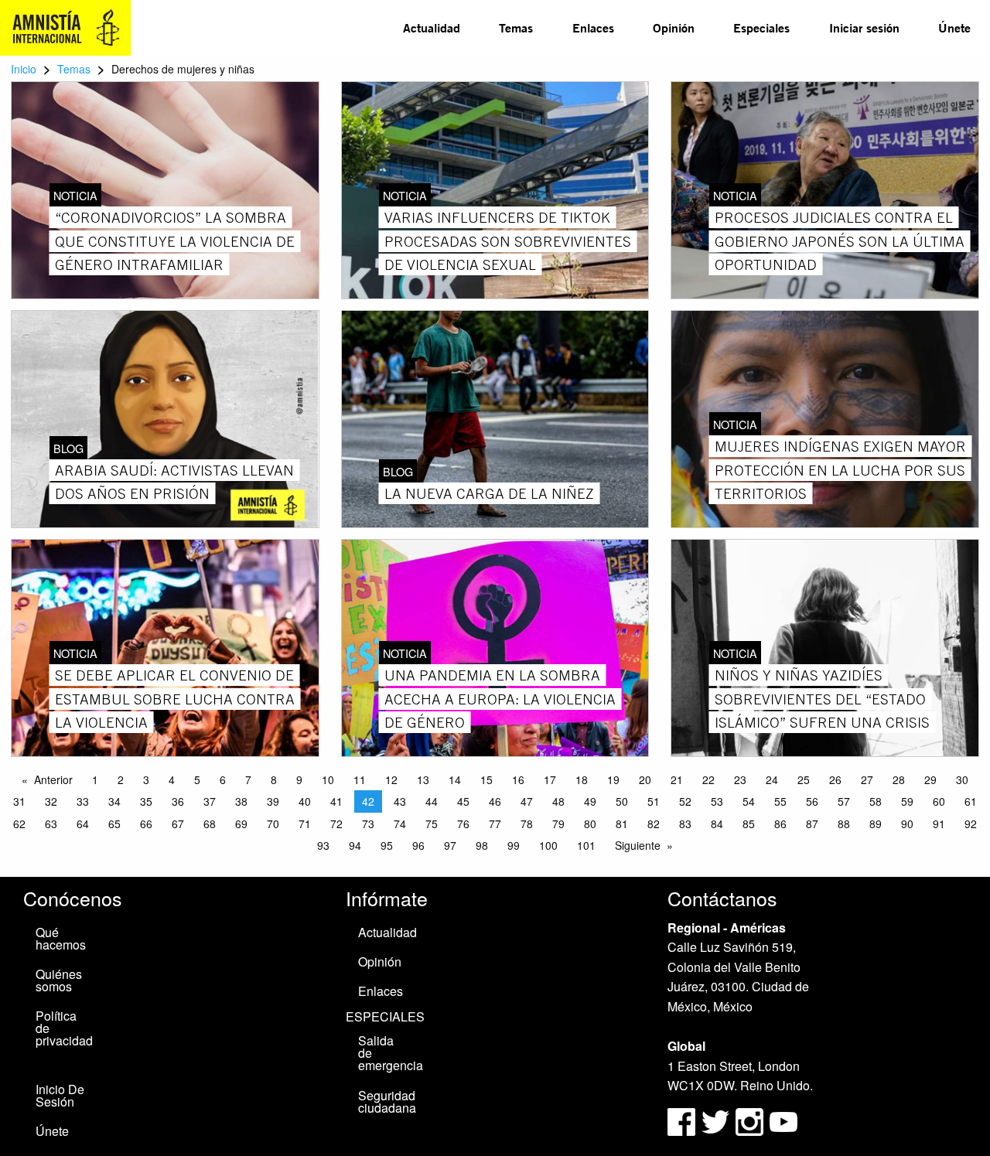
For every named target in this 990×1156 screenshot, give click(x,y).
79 (558, 823)
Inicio (23, 69)
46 (495, 801)
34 (114, 801)
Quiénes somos (59, 980)
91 (939, 823)
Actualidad (431, 27)
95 (387, 845)
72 (336, 823)
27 (867, 779)
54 (748, 801)
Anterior (53, 779)
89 (875, 823)
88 (844, 823)
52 (685, 801)
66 (146, 823)
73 (368, 823)
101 (586, 845)
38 (241, 801)
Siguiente (638, 845)
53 (717, 801)
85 (748, 823)
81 (622, 823)
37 (209, 801)
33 (83, 801)
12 (391, 779)
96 (418, 845)
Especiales (761, 27)
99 (513, 845)
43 (400, 801)
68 (209, 823)
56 (812, 801)
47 (527, 801)
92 (970, 823)
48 (558, 801)
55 (780, 801)
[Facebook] (681, 1120)
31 (19, 801)
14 (455, 779)
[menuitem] (432, 28)
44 (431, 801)
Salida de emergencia (389, 1053)
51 (653, 801)
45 (463, 801)
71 (305, 823)
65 (114, 823)
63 (51, 823)
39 (273, 801)
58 (875, 801)
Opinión (674, 27)
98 (482, 845)
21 (677, 779)
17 (550, 779)
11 (359, 779)
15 (486, 779)
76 (463, 823)
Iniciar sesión (864, 27)
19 (613, 779)
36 (178, 801)
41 (336, 801)
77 (495, 823)
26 (835, 779)
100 (548, 845)
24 (772, 779)
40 (305, 801)
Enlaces (593, 27)
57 (844, 801)
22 (708, 779)
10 (328, 779)
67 (178, 823)
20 (645, 779)
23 (740, 779)
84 (717, 823)
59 (907, 801)
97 (450, 845)
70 (273, 823)
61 (970, 801)
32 (51, 801)
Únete (954, 27)
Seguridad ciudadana (387, 1101)
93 (323, 845)
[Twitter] (717, 1120)
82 (653, 823)
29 (930, 779)
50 (622, 801)
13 (423, 779)
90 (907, 823)
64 (83, 823)
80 (590, 823)
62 (19, 823)
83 (685, 823)
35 (146, 801)
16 (518, 779)
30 (962, 779)
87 (812, 823)
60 (939, 801)
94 (355, 845)
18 (581, 779)
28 (899, 779)
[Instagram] (751, 1120)
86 (780, 823)
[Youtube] (783, 1120)
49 (590, 801)
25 (803, 779)
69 (241, 823)
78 (527, 823)
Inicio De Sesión (60, 1095)
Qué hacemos (61, 938)
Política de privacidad (64, 1028)
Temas (516, 27)
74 (400, 823)
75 (431, 823)
